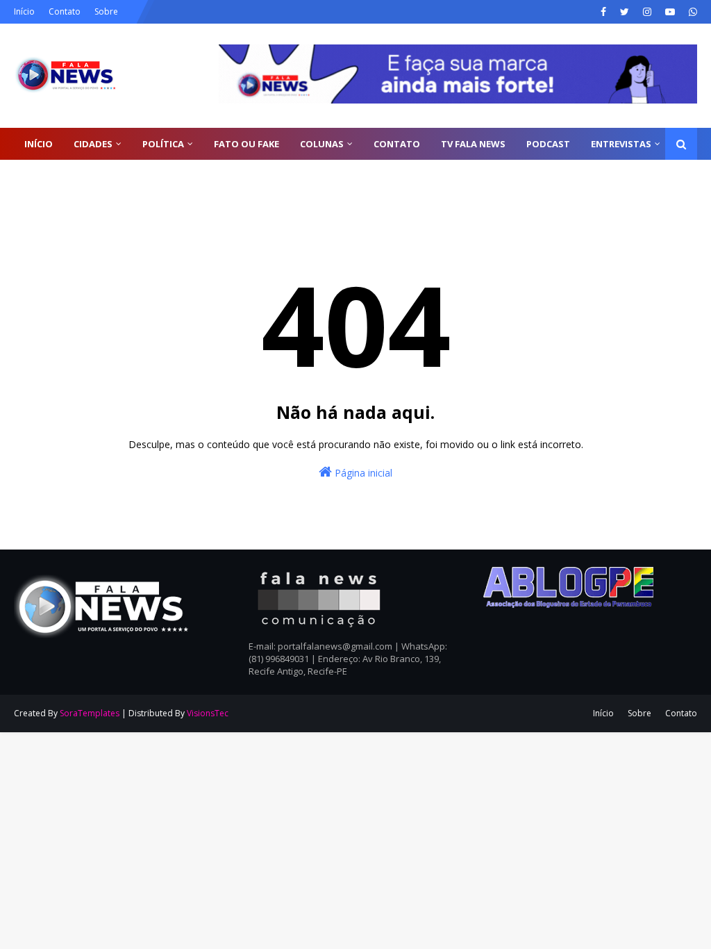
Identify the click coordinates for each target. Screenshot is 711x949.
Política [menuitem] (163, 144)
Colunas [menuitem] (322, 144)
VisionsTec (207, 713)
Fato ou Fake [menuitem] (246, 144)
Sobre (106, 11)
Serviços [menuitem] (45, 176)
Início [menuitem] (38, 144)
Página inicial (362, 472)
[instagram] (647, 12)
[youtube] (670, 12)
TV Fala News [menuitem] (473, 144)
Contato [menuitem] (397, 144)
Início (24, 11)
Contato (65, 11)
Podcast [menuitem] (548, 144)
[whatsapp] (691, 12)
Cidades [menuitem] (93, 144)
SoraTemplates (89, 713)
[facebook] (603, 12)
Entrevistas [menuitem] (621, 144)
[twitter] (625, 12)
